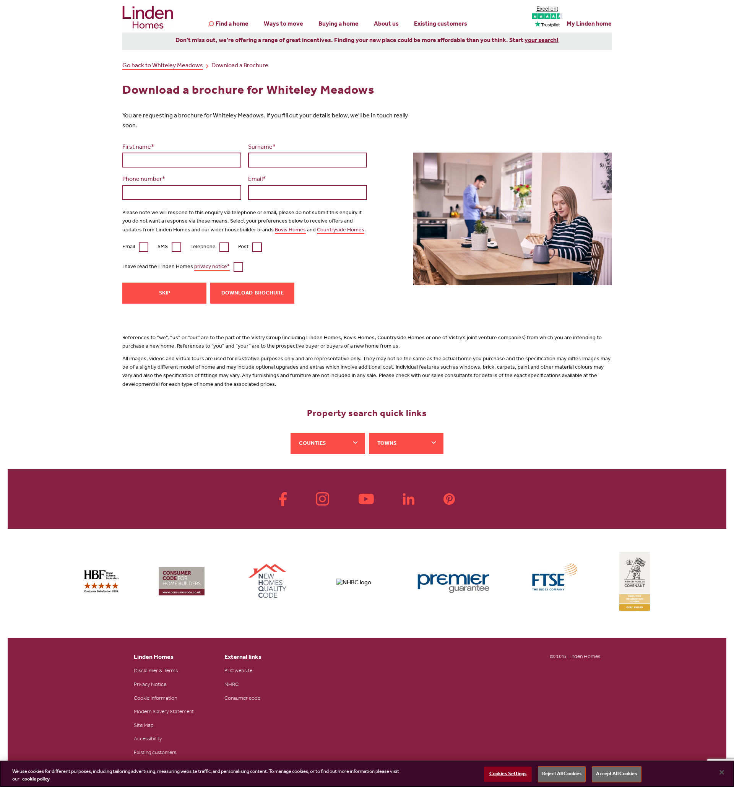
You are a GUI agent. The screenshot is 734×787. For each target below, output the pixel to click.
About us (386, 24)
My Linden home (589, 24)
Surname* (262, 148)
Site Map (144, 726)
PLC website (238, 671)
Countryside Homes (340, 230)
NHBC (231, 685)
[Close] (721, 772)
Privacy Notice (150, 685)
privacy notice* (212, 267)
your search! (542, 41)
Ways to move (283, 24)
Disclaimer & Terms (156, 671)
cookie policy (36, 779)
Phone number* (143, 180)
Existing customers (440, 24)
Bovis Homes (290, 230)
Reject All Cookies (561, 774)
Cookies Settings (508, 774)
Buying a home (338, 24)
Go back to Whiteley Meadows (162, 66)
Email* (257, 180)
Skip (164, 293)
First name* (138, 148)
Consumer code (242, 699)
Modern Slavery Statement (164, 712)
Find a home (232, 24)
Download (237, 293)
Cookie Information (155, 699)
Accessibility (148, 739)
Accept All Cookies (616, 774)
